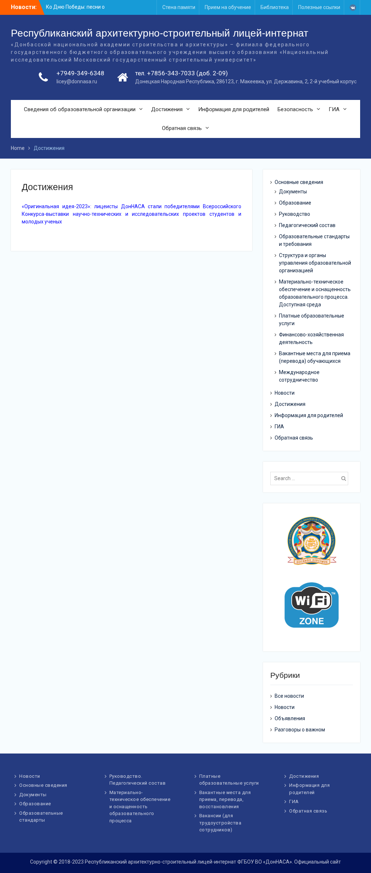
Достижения (167, 109)
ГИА (334, 109)
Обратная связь (182, 128)
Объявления (290, 718)
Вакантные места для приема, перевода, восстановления (225, 799)
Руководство (294, 214)
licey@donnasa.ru (77, 81)
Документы (293, 191)
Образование (295, 203)
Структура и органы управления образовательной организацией (315, 262)
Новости (285, 393)
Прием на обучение (228, 7)
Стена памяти (178, 7)
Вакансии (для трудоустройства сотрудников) (220, 822)
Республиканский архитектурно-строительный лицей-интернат (159, 33)
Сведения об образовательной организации (80, 109)
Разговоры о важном (300, 730)
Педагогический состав (307, 225)
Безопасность (295, 109)
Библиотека (274, 7)
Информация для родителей (233, 109)
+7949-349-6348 (80, 73)
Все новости (289, 696)
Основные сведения (299, 182)
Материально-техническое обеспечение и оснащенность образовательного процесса (140, 806)
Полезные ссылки (319, 7)
